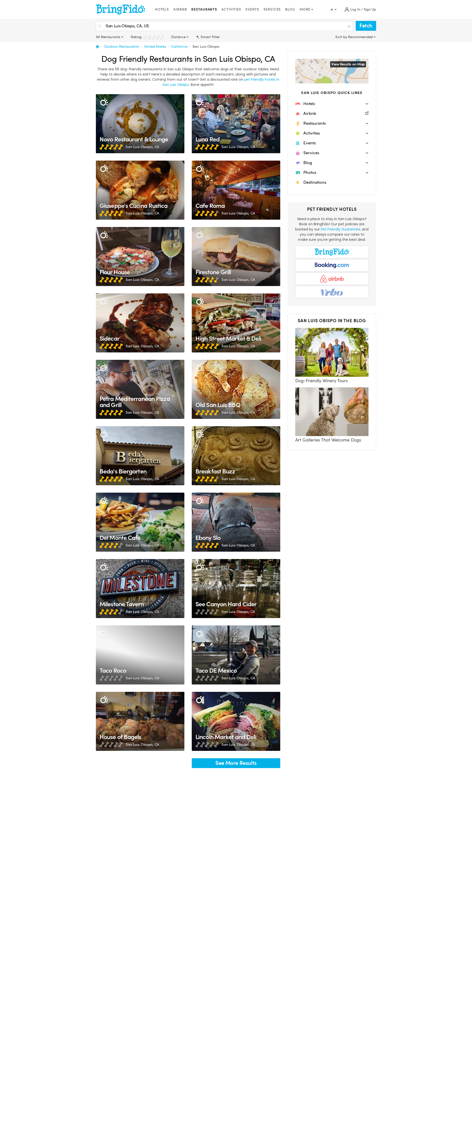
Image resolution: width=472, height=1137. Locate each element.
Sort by (341, 36)
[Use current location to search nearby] (349, 26)
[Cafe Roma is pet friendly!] (236, 190)
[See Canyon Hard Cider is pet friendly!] (236, 588)
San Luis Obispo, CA (142, 146)
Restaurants (204, 9)
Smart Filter (210, 36)
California (179, 46)
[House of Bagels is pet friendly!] (140, 721)
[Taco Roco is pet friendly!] (140, 654)
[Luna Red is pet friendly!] (236, 123)
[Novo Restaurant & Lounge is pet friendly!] (140, 123)
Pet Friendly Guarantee (340, 229)
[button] (332, 104)
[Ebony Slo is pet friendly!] (236, 522)
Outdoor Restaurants (121, 46)
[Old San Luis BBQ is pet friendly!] (236, 389)
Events (252, 9)
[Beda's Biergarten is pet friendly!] (140, 455)
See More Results (236, 763)
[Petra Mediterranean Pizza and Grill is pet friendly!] (140, 389)
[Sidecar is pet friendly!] (140, 322)
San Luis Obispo (206, 46)
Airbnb (180, 9)
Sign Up (370, 9)
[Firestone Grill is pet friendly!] (236, 256)
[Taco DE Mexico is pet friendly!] (236, 654)
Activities (231, 9)
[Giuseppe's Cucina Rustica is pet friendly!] (140, 190)
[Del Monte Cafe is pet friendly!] (140, 522)
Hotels (162, 9)
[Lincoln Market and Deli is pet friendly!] (236, 721)
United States (155, 46)
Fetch (365, 25)
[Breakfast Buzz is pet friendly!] (236, 455)
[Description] (104, 102)
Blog (290, 9)
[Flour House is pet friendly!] (140, 256)
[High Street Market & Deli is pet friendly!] (236, 322)
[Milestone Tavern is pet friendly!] (140, 588)
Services (272, 9)
